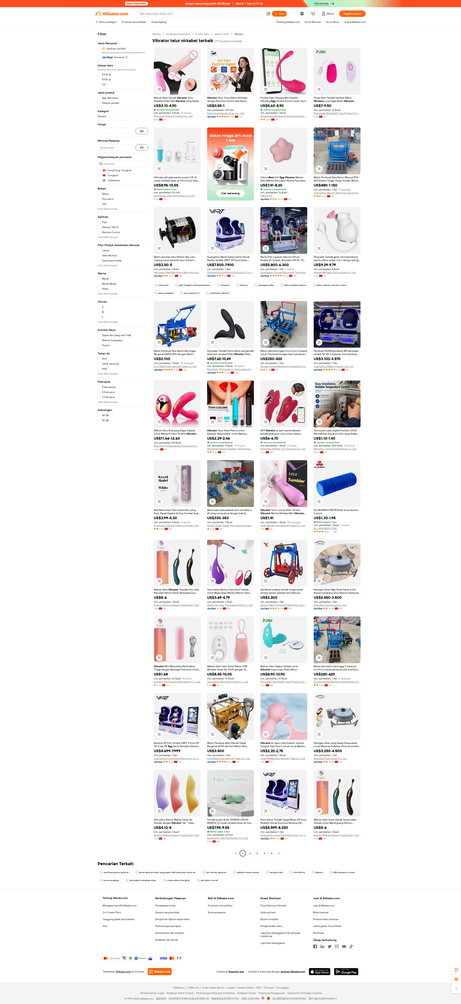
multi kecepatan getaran (116, 872)
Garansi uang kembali (167, 912)
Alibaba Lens (123, 971)
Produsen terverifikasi (220, 905)
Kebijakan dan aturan (166, 939)
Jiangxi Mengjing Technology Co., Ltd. (335, 272)
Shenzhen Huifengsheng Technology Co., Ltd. (177, 445)
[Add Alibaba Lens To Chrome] (160, 971)
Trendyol (269, 987)
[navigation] (123, 444)
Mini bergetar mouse (344, 872)
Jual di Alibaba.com (323, 905)
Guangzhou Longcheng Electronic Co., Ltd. (230, 272)
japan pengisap (166, 293)
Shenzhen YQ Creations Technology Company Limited (230, 369)
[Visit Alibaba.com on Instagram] (337, 946)
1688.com (193, 987)
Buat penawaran (217, 912)
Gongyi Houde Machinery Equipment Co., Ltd (283, 366)
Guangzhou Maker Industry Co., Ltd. (333, 366)
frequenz (225, 285)
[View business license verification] (263, 998)
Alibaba (156, 34)
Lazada (230, 987)
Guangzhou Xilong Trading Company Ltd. (176, 525)
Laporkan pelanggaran (272, 943)
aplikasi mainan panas (248, 872)
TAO (258, 987)
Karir (105, 926)
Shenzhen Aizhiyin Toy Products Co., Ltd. (283, 448)
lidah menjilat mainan (295, 285)
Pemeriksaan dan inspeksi (169, 932)
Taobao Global (245, 987)
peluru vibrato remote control (331, 285)
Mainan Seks (222, 34)
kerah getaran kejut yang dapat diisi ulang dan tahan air (167, 872)
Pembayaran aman (165, 905)
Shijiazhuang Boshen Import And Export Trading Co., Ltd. (283, 116)
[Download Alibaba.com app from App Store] (319, 971)
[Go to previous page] (235, 853)
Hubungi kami (268, 912)
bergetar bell (276, 872)
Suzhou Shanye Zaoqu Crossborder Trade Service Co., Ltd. (177, 605)
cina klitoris (299, 872)
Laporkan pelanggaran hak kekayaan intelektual (280, 934)
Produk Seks (202, 34)
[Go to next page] (279, 853)
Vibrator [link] (238, 34)
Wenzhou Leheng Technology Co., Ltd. (335, 448)
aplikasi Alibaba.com (293, 971)
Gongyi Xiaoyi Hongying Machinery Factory (283, 605)
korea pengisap (111, 880)
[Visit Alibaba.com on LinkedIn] (322, 946)
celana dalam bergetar (178, 880)
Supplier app (236, 971)
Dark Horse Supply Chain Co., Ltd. (225, 113)
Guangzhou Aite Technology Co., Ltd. (174, 195)
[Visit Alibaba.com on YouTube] (344, 946)
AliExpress (179, 987)
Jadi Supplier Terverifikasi (327, 926)
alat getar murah (209, 880)
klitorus (244, 285)
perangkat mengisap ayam (142, 880)
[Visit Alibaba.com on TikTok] (351, 946)
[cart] (313, 14)
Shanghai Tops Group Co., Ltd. (330, 605)
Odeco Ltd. (266, 195)
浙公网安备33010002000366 (289, 998)
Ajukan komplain (269, 919)
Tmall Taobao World (213, 987)
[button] (268, 14)
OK (142, 131)
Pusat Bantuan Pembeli (273, 905)
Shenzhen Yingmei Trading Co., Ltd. (173, 116)
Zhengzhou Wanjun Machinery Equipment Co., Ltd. (337, 192)
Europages (283, 987)
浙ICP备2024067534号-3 (322, 998)
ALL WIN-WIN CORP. (325, 528)
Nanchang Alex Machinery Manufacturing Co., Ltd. (177, 272)
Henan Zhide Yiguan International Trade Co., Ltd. (230, 525)
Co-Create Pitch (112, 912)
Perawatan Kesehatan (178, 34)
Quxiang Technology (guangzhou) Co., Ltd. (177, 681)
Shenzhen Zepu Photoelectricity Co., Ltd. (230, 605)
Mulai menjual (320, 912)
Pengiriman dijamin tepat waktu (172, 919)
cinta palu (163, 285)
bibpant (319, 872)
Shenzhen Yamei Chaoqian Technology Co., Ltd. (230, 448)
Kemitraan (318, 932)
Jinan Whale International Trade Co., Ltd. (282, 525)
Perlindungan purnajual (168, 926)
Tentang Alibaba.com (115, 898)
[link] (456, 969)
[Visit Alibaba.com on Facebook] (315, 946)
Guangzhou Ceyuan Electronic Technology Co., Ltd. (283, 272)
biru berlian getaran (216, 872)
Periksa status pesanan (326, 919)
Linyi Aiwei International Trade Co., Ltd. (175, 366)
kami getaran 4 (191, 293)
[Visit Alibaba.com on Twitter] (329, 946)
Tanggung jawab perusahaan (118, 919)
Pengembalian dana (271, 926)
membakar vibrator (219, 293)
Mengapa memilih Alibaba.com (120, 905)
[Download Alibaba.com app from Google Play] (346, 971)
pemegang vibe (266, 285)
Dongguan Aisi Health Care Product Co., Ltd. (337, 113)
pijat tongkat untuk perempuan (194, 285)
